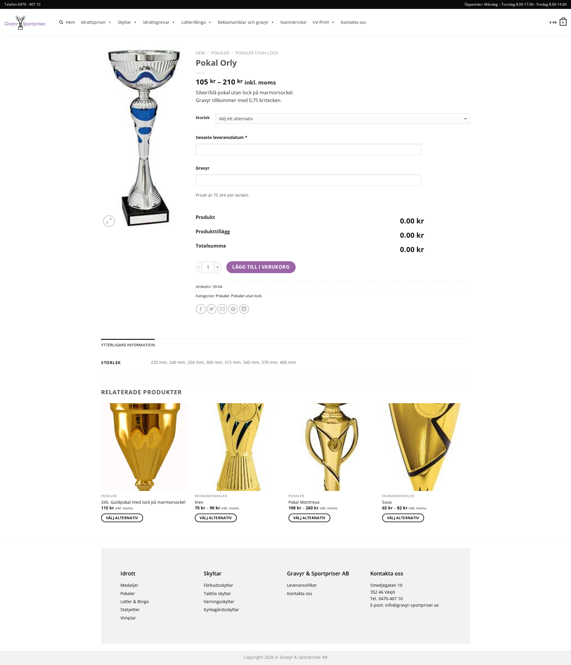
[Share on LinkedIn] (244, 309)
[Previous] (101, 471)
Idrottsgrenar (156, 22)
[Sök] (61, 22)
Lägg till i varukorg (261, 267)
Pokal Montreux (303, 502)
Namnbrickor (293, 22)
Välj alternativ (122, 518)
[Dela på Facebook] (201, 309)
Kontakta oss (353, 22)
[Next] (469, 471)
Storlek (203, 118)
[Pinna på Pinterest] (233, 309)
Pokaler (220, 53)
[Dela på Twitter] (212, 309)
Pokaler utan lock (257, 53)
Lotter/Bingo (193, 22)
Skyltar (124, 22)
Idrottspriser (93, 22)
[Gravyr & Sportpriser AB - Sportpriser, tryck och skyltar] (27, 22)
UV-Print (321, 22)
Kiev (199, 502)
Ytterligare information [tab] (128, 345)
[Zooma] (109, 221)
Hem (70, 22)
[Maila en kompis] (222, 309)
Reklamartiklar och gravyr (243, 22)
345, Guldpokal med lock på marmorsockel (143, 502)
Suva (387, 502)
